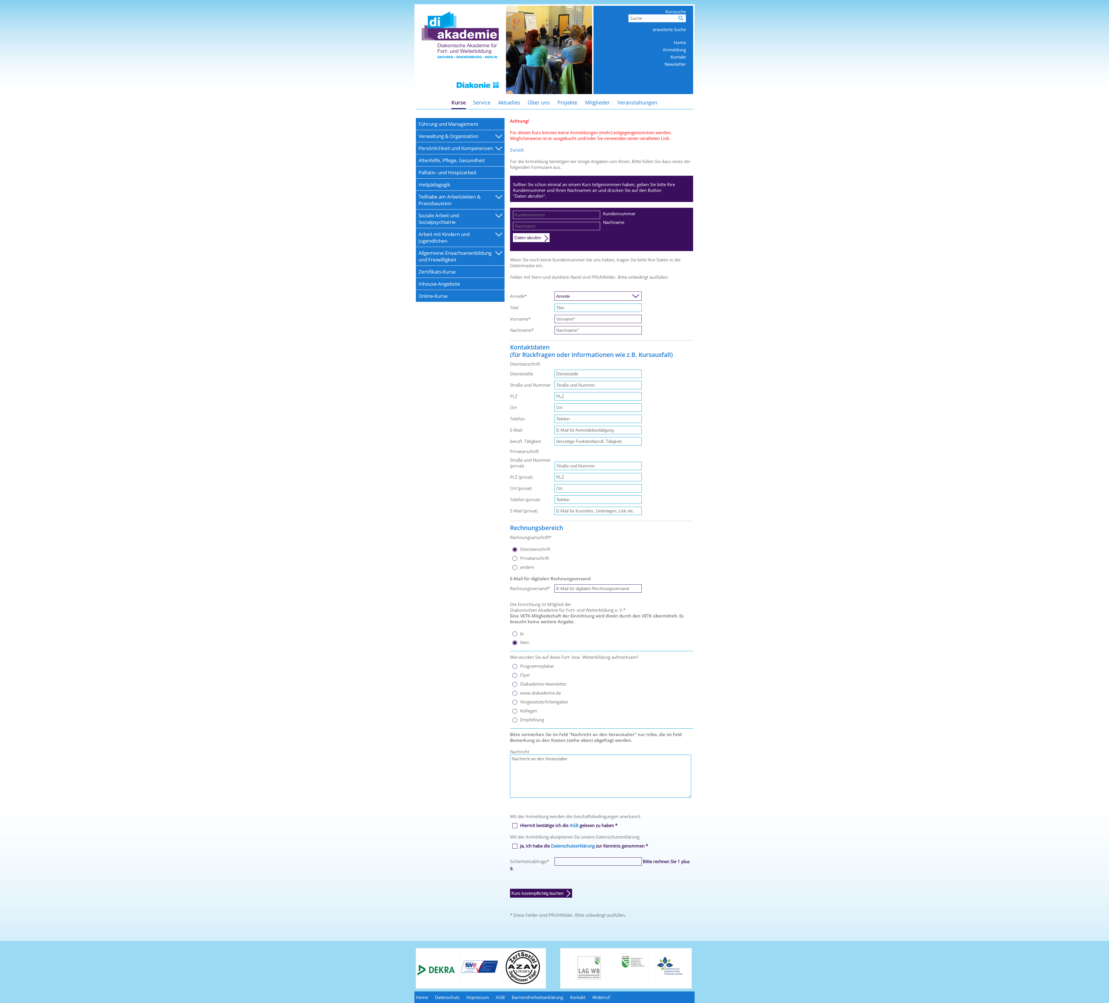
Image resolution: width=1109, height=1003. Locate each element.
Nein (524, 642)
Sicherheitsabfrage (529, 861)
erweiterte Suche (669, 29)
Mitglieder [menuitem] (597, 102)
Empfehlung (532, 720)
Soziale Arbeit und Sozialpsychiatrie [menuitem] (438, 218)
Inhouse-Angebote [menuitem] (439, 283)
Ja (522, 633)
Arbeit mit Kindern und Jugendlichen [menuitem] (444, 237)
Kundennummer (619, 213)
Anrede (518, 296)
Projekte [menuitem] (567, 102)
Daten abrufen (527, 237)
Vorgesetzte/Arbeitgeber (544, 702)
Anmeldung (674, 50)
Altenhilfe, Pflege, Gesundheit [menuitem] (451, 160)
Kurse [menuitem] (458, 102)
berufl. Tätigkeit (525, 441)
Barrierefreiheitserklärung (537, 997)
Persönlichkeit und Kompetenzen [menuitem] (455, 148)
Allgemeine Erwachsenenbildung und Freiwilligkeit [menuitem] (455, 256)
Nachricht (519, 752)
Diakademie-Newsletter (543, 684)
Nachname (613, 222)
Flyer (525, 675)
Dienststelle (521, 374)
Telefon (517, 419)
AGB (574, 825)
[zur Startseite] (460, 92)
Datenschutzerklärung (573, 846)
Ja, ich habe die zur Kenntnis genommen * (584, 846)
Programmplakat (537, 666)
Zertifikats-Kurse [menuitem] (437, 271)
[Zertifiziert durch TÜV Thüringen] (479, 972)
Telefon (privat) (525, 499)
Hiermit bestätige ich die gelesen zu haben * (568, 825)
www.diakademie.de (540, 693)
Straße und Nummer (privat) (530, 463)
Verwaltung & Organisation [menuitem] (448, 136)
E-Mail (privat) (523, 511)
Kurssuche (675, 11)
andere (527, 567)
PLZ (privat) (521, 477)
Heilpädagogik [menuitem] (434, 184)
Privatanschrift (534, 558)
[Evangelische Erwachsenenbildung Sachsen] (670, 974)
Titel (514, 307)
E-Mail (516, 430)
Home (680, 42)
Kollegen (528, 711)
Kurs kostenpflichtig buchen (537, 893)
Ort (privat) (521, 488)
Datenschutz (447, 997)
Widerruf (601, 997)
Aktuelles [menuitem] (509, 102)
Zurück (517, 150)
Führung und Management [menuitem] (448, 124)
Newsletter (675, 64)
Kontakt (678, 57)
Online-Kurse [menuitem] (433, 296)
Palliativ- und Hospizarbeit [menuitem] (447, 172)
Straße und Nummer (530, 385)
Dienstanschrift (535, 549)
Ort (513, 407)
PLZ (514, 396)
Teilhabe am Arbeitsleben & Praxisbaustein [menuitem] (449, 200)
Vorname (520, 319)
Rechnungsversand (530, 588)
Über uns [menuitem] (539, 102)
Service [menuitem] (481, 102)
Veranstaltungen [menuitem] (637, 102)
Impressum (477, 997)
